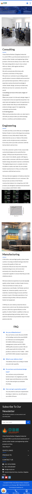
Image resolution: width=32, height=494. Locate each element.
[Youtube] (6, 477)
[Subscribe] (28, 422)
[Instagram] (9, 477)
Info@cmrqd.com (9, 469)
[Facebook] (3, 477)
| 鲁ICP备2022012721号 (22, 485)
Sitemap (14, 485)
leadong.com (20, 487)
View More (6, 446)
